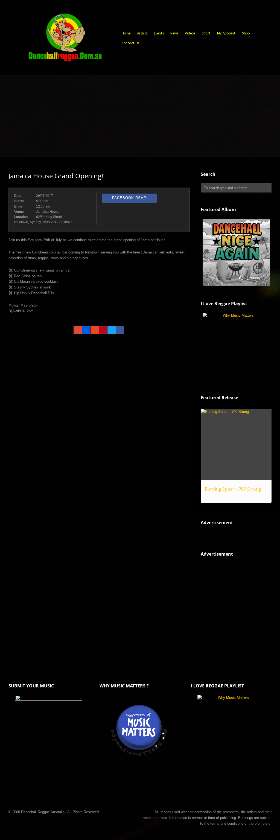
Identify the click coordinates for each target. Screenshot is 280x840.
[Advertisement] (140, 116)
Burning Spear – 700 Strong (233, 489)
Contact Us (130, 43)
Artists (142, 33)
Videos (190, 33)
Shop (246, 33)
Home (126, 33)
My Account (226, 33)
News (174, 33)
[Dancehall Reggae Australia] (64, 39)
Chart (206, 33)
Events (159, 33)
